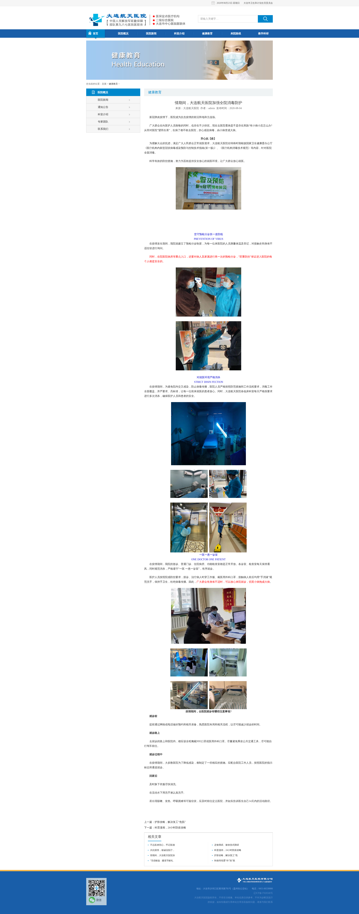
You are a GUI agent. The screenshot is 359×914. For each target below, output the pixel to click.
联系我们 (103, 129)
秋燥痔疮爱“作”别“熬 (224, 860)
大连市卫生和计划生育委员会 (258, 3)
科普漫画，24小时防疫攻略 (170, 827)
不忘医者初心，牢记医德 (162, 845)
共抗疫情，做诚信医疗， (162, 850)
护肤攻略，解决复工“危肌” (170, 822)
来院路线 (236, 33)
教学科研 (263, 33)
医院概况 (123, 33)
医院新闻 (151, 33)
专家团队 (103, 121)
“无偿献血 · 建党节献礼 (161, 860)
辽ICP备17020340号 (263, 893)
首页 (95, 33)
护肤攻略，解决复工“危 (226, 855)
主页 (104, 84)
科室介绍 (179, 33)
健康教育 (207, 33)
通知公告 (103, 107)
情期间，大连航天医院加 (162, 855)
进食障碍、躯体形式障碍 (226, 845)
